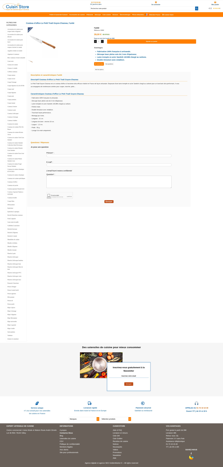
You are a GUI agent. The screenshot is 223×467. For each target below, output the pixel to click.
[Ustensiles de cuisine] (16, 10)
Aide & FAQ (117, 430)
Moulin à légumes (12, 246)
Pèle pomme (10, 297)
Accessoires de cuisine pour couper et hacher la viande (15, 46)
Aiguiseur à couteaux (13, 54)
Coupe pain (10, 96)
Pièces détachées (138, 14)
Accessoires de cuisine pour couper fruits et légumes (15, 30)
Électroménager (125, 14)
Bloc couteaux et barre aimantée (16, 57)
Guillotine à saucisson (13, 225)
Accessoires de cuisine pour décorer (15, 35)
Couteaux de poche (12, 185)
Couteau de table (12, 197)
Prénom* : (50, 153)
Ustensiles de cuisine (68, 438)
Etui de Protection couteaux (15, 215)
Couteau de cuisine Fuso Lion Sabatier (15, 154)
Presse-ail (10, 300)
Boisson (115, 14)
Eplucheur (10, 208)
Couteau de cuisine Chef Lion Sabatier (15, 139)
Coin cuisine (107, 14)
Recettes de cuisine (120, 441)
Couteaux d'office (12, 182)
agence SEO (104, 463)
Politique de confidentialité (70, 444)
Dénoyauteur (11, 204)
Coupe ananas (11, 75)
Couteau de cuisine (12, 124)
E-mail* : (49, 162)
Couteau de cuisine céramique (15, 175)
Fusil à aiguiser (11, 218)
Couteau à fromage (12, 117)
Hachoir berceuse (12, 229)
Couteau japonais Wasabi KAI (15, 189)
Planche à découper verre (14, 276)
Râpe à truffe (11, 328)
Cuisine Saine (169, 15)
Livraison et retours (120, 433)
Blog (61, 436)
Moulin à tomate (11, 250)
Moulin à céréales (12, 243)
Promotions (117, 452)
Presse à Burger (11, 286)
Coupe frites (10, 201)
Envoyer (128, 384)
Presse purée (10, 304)
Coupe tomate (11, 103)
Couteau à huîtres (12, 120)
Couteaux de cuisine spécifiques (16, 178)
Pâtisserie (89, 14)
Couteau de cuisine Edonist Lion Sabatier (14, 149)
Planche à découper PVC (14, 272)
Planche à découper (12, 257)
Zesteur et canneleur (13, 339)
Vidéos (115, 450)
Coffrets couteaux (12, 71)
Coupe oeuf (10, 89)
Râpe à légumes (11, 314)
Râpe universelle (12, 321)
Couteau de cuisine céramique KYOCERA (15, 170)
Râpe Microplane (12, 318)
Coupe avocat (11, 78)
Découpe (98, 14)
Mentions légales (66, 447)
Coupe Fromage (11, 82)
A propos (63, 430)
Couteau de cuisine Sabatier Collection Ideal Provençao (15, 144)
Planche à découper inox (14, 279)
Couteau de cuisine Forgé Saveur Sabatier (14, 165)
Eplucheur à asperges (13, 211)
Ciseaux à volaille (12, 68)
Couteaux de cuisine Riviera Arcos (15, 133)
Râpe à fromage (11, 311)
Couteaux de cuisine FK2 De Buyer (15, 128)
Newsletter (117, 455)
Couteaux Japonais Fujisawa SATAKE (15, 193)
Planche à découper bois (14, 264)
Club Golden (117, 438)
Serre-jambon (11, 332)
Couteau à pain (11, 110)
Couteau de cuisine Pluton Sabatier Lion (14, 160)
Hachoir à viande (12, 236)
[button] (196, 8)
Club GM (116, 436)
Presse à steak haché (13, 290)
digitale (94, 463)
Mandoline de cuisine (13, 239)
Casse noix (10, 61)
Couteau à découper (12, 113)
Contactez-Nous (66, 433)
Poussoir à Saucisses (13, 283)
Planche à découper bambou (15, 260)
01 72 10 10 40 (95, 2)
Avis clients (64, 450)
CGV (61, 441)
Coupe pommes (11, 99)
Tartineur (9, 335)
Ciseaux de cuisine (12, 64)
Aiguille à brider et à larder (14, 51)
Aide (114, 458)
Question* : (50, 174)
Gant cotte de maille (12, 222)
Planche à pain (11, 253)
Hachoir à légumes (12, 232)
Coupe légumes (11, 92)
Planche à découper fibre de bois (15, 268)
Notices (116, 444)
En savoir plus (99, 64)
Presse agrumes (11, 293)
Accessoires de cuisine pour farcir (15, 41)
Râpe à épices (11, 307)
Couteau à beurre (12, 106)
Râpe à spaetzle (11, 325)
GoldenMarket (115, 463)
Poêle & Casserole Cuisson (58, 14)
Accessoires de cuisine (77, 14)
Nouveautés (117, 447)
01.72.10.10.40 (172, 444)
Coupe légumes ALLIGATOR (15, 85)
